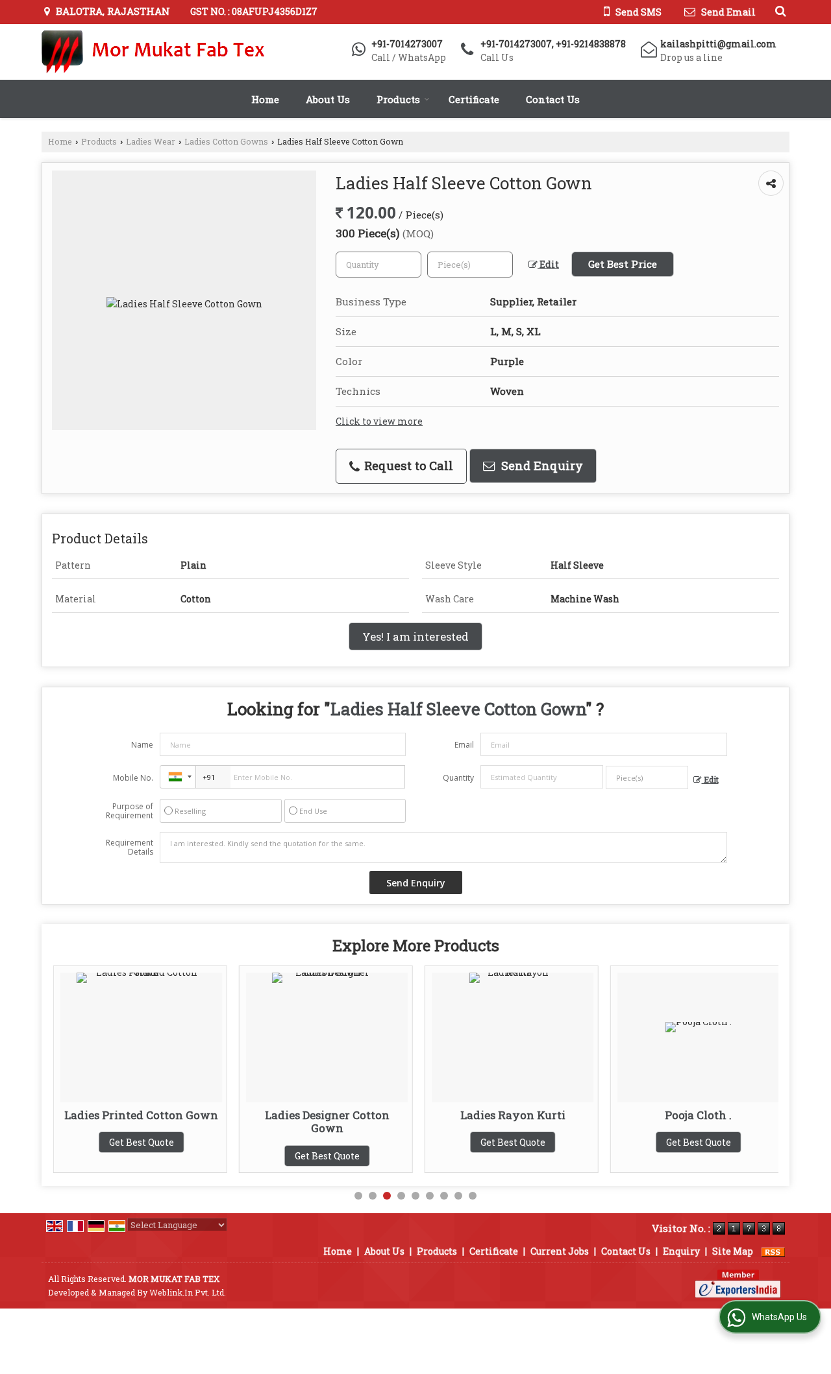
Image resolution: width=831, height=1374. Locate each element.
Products (398, 99)
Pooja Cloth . (685, 1114)
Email (464, 744)
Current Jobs (559, 1251)
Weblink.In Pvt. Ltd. (187, 1292)
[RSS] (773, 1251)
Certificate (474, 99)
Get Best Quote (127, 1142)
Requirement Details (129, 847)
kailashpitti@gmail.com (718, 44)
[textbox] (470, 265)
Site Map (732, 1251)
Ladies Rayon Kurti (499, 1114)
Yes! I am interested (415, 636)
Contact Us (553, 99)
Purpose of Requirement (129, 811)
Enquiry (681, 1251)
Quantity (458, 777)
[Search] (779, 10)
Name (142, 744)
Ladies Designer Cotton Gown (313, 1121)
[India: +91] (178, 776)
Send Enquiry (540, 465)
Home (265, 99)
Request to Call (407, 465)
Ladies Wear (150, 141)
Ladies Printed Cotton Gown (128, 1114)
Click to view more (379, 421)
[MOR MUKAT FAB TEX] (155, 51)
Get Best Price (622, 263)
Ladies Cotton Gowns (226, 141)
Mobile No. (133, 777)
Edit (548, 264)
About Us (328, 99)
